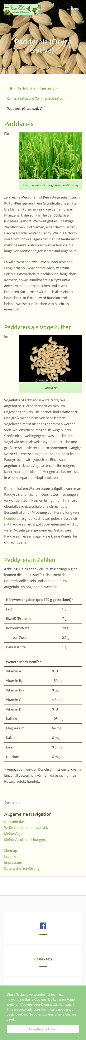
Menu (74, 9)
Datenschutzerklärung (21, 868)
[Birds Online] (22, 13)
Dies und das (14, 822)
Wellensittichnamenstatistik (26, 827)
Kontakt (10, 856)
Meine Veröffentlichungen (24, 839)
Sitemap (10, 850)
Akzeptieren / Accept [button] (43, 1029)
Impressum (13, 862)
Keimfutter (12, 518)
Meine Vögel (13, 833)
